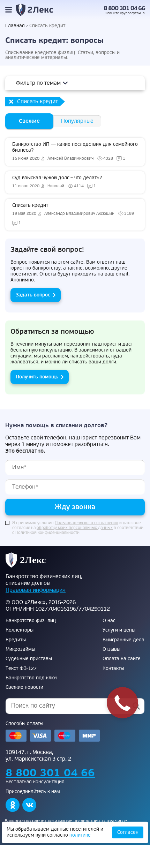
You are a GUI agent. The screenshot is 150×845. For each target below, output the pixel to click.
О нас (109, 621)
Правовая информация (36, 590)
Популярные (77, 121)
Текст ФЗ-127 (21, 668)
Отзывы (111, 649)
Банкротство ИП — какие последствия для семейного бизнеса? (75, 151)
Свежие (29, 121)
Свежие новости (24, 687)
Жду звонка (75, 507)
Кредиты (16, 640)
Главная (15, 25)
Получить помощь (37, 377)
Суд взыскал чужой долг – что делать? (57, 182)
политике (80, 835)
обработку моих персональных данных (75, 528)
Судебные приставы (29, 659)
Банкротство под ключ (31, 678)
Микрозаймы (20, 649)
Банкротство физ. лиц (31, 621)
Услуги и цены (119, 630)
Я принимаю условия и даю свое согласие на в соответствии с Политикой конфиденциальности (77, 528)
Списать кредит (73, 214)
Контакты (113, 668)
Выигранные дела (123, 640)
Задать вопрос (33, 295)
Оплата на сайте (122, 659)
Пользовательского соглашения (86, 523)
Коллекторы (19, 630)
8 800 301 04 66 (124, 8)
